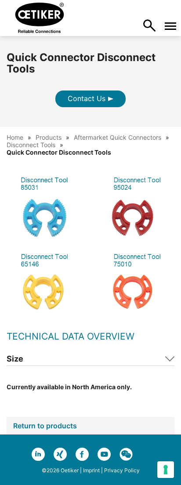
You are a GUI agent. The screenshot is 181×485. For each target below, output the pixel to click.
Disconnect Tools (31, 144)
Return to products (45, 425)
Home (15, 137)
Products (49, 137)
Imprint (91, 470)
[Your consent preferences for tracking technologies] (165, 469)
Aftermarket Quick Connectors (117, 137)
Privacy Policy (122, 470)
